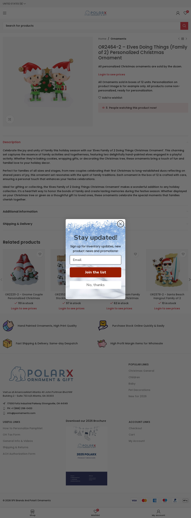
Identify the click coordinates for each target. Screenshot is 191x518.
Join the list (95, 272)
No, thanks (95, 284)
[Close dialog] (120, 224)
